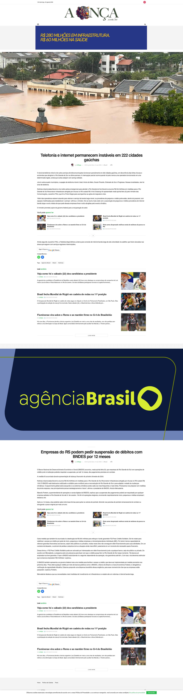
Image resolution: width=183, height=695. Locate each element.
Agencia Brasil (46, 263)
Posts (56, 682)
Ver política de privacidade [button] (137, 692)
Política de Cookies (47, 682)
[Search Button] (145, 24)
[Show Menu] (38, 24)
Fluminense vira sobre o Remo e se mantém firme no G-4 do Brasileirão (66, 226)
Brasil (105, 165)
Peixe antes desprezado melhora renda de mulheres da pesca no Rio (124, 226)
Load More (91, 335)
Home (38, 682)
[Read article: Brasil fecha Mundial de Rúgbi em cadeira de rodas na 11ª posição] (97, 218)
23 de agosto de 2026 (54, 218)
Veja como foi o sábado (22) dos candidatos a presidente (65, 216)
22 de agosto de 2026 (110, 220)
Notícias (60, 263)
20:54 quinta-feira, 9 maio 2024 (93, 165)
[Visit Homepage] (91, 13)
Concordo (151, 692)
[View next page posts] (93, 235)
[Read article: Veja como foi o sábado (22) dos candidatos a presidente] (41, 218)
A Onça (79, 165)
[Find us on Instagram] (144, 2)
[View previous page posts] (89, 235)
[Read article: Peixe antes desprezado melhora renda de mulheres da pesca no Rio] (97, 227)
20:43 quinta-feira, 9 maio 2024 (93, 462)
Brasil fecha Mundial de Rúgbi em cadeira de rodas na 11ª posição (121, 217)
